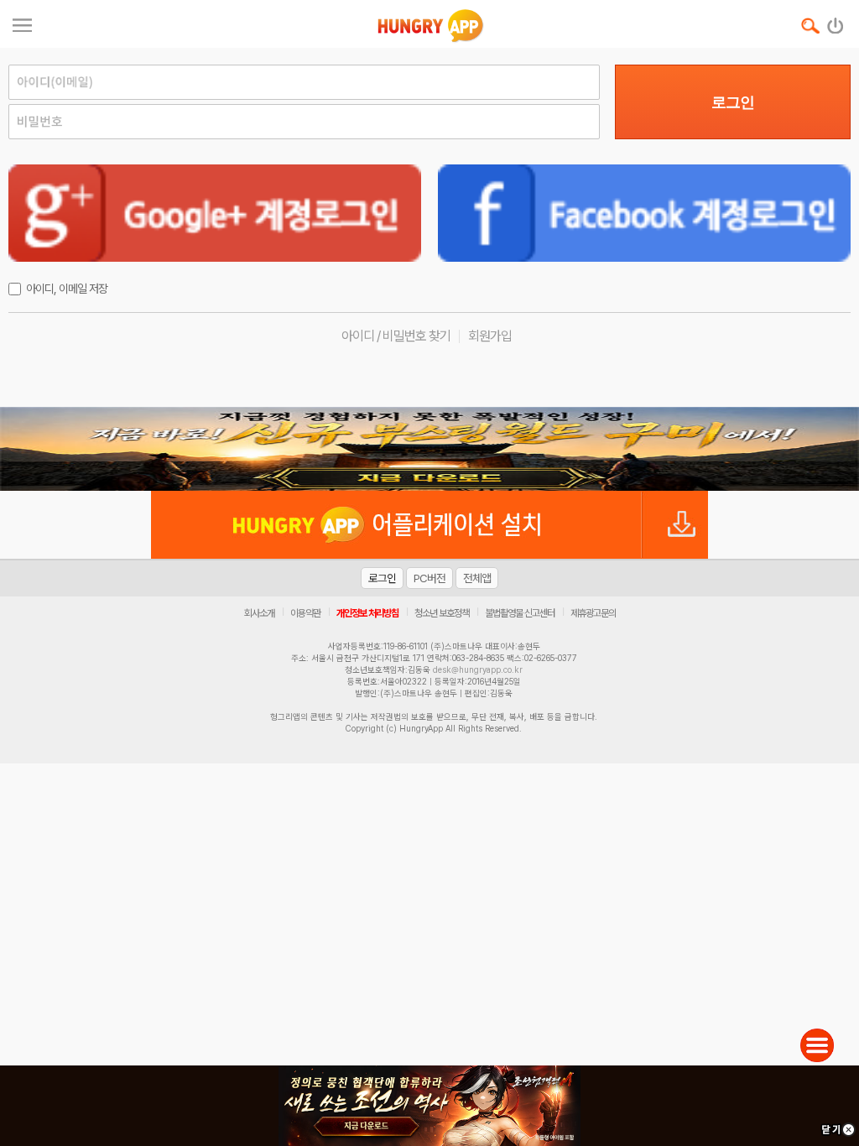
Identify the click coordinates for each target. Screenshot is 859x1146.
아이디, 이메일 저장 (66, 288)
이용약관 (305, 613)
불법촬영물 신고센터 (519, 613)
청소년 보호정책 (441, 613)
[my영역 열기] (22, 23)
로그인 (732, 102)
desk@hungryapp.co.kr (478, 669)
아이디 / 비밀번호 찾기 (395, 336)
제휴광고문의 (593, 613)
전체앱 (477, 578)
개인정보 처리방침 (367, 613)
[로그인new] (836, 22)
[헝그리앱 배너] (429, 449)
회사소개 (259, 613)
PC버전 (429, 578)
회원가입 (490, 336)
